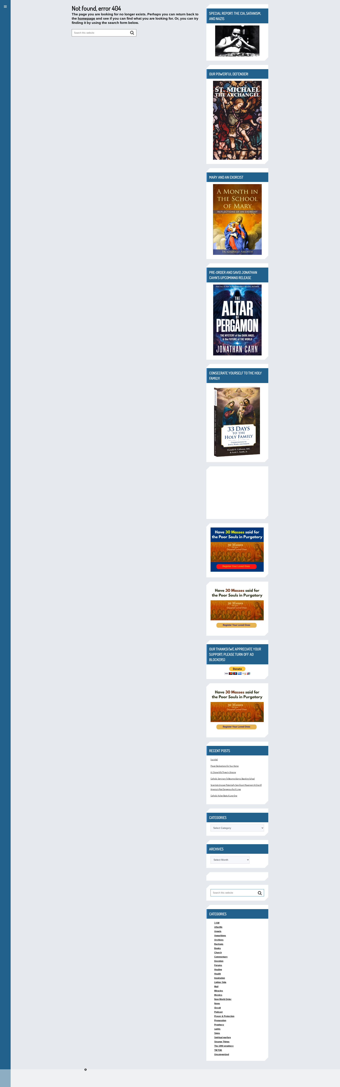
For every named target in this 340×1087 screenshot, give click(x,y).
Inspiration (219, 978)
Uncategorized (221, 1054)
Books (217, 948)
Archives (218, 940)
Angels (217, 931)
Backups (218, 944)
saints (217, 1029)
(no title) (214, 759)
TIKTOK (218, 1050)
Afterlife (218, 927)
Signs (217, 1033)
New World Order (222, 999)
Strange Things (222, 1041)
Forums (218, 965)
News (217, 1003)
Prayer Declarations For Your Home (225, 766)
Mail (216, 986)
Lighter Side (220, 982)
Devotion (218, 961)
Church (218, 952)
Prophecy (219, 1025)
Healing (218, 969)
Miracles (218, 991)
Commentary (221, 957)
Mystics (218, 995)
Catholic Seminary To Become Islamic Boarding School (233, 778)
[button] (5, 6)
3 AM (216, 923)
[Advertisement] (237, 493)
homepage (86, 18)
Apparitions (220, 935)
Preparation (220, 1020)
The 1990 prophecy (224, 1046)
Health (217, 974)
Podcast (218, 1012)
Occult (217, 1008)
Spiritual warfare (222, 1037)
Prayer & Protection (224, 1016)
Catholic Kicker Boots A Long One (224, 795)
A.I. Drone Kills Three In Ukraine (223, 772)
